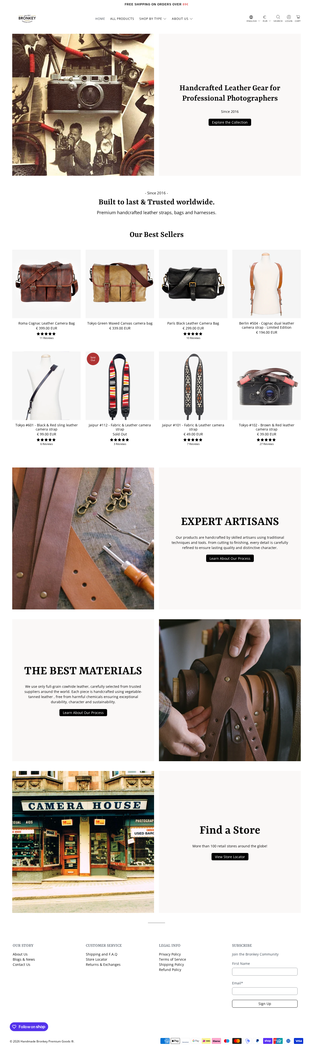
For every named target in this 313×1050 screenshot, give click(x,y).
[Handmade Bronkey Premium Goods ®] (27, 18)
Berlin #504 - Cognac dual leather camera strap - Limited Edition (266, 325)
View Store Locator (230, 856)
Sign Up (264, 1003)
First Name (241, 963)
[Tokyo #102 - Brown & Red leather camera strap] (266, 385)
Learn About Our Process (230, 558)
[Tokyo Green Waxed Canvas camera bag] (120, 284)
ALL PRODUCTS (122, 19)
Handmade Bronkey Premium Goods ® (47, 1041)
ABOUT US (180, 19)
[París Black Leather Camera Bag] (193, 284)
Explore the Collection (230, 122)
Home (100, 19)
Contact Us (21, 964)
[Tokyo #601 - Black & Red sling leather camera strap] (46, 385)
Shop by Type (150, 19)
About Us (20, 954)
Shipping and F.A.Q (101, 954)
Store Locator (96, 959)
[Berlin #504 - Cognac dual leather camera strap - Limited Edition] (266, 284)
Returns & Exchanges (103, 964)
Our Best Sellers (157, 235)
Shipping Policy (171, 964)
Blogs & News (24, 959)
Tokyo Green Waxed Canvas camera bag (120, 323)
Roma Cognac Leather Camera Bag (46, 323)
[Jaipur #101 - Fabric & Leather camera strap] (193, 385)
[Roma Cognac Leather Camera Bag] (46, 284)
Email (237, 983)
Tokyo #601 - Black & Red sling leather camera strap (46, 427)
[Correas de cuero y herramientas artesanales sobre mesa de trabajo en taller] (83, 538)
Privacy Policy (170, 954)
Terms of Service (172, 959)
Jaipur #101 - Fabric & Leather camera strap (193, 427)
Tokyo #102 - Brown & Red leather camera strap (266, 427)
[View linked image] (83, 105)
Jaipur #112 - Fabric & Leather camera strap (120, 427)
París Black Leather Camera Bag (193, 323)
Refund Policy (170, 969)
